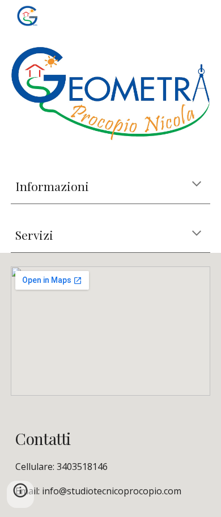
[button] (196, 184)
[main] (110, 186)
